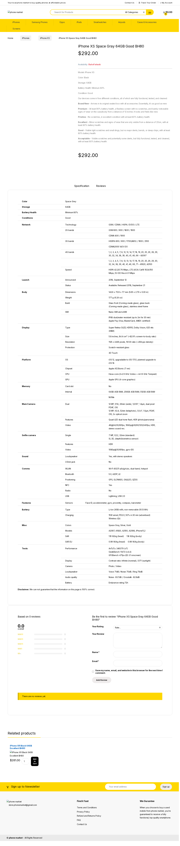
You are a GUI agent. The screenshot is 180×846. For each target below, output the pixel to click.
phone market (16, 838)
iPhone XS (45, 38)
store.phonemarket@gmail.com (23, 805)
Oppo (62, 22)
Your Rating (97, 626)
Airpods (121, 22)
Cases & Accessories (146, 22)
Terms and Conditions (87, 807)
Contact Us (129, 3)
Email (95, 661)
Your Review (98, 634)
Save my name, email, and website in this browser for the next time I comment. (129, 671)
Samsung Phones (40, 22)
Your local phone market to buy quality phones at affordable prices (37, 3)
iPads (79, 22)
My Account (167, 3)
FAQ (79, 820)
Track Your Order (148, 3)
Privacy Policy (83, 812)
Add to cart (35, 761)
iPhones (16, 22)
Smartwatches (100, 22)
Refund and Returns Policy (89, 816)
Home (10, 38)
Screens (16, 28)
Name (95, 652)
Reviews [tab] (101, 186)
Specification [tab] (81, 186)
